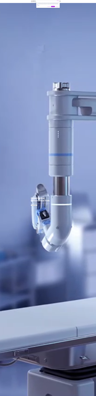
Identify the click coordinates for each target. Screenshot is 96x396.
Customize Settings (49, 6)
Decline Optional (57, 6)
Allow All (53, 6)
